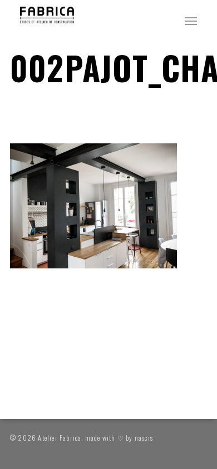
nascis (144, 437)
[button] (191, 20)
